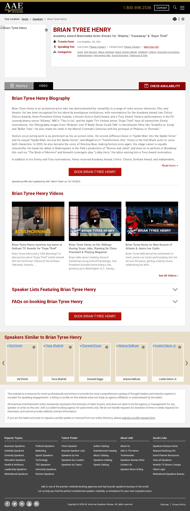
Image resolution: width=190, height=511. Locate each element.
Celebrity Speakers (14, 450)
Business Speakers (14, 446)
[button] (3, 362)
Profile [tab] (21, 86)
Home (25, 19)
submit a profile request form (138, 417)
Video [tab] (43, 86)
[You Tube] (29, 505)
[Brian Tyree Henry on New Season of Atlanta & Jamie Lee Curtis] (152, 221)
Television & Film (138, 55)
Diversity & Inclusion (168, 52)
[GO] (175, 8)
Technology (41, 460)
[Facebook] (7, 505)
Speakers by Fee (70, 455)
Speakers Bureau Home (165, 446)
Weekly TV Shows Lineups (167, 464)
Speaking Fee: (66, 46)
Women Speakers (44, 474)
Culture (152, 52)
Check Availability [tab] (164, 86)
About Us (125, 446)
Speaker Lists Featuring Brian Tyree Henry (54, 289)
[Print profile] (175, 19)
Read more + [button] (170, 165)
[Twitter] (14, 505)
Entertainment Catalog (105, 450)
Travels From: (65, 41)
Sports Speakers (44, 455)
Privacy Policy (179, 504)
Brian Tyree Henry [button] (82, 29)
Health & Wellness (14, 464)
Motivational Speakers (16, 474)
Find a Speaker (69, 446)
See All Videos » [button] (168, 275)
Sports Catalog (101, 464)
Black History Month (126, 52)
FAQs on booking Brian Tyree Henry (47, 301)
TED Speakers (42, 464)
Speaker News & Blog (131, 469)
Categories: (64, 52)
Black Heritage (106, 52)
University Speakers (45, 469)
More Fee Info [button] (151, 47)
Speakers (38, 19)
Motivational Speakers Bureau (168, 474)
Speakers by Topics (71, 464)
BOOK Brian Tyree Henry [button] (95, 172)
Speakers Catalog (103, 460)
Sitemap (164, 504)
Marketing (40, 450)
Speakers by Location (72, 460)
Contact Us (126, 464)
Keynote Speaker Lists (73, 450)
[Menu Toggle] (182, 8)
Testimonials (127, 455)
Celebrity (142, 52)
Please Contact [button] (97, 47)
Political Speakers (44, 446)
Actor (80, 52)
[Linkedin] (22, 505)
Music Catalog (101, 455)
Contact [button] (161, 7)
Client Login (159, 469)
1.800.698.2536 (137, 7)
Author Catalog (101, 446)
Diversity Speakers (14, 455)
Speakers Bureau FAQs (132, 460)
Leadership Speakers (15, 469)
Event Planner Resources (166, 455)
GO (175, 8)
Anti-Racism (90, 52)
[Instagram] (36, 505)
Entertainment (84, 55)
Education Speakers (14, 460)
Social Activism (120, 55)
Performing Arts (102, 55)
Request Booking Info (164, 450)
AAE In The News (129, 450)
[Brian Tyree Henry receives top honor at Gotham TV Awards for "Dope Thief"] (38, 221)
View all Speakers (162, 460)
